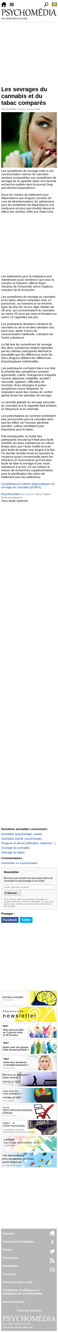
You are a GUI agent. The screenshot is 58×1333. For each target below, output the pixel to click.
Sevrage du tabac (13, 852)
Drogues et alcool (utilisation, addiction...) (28, 843)
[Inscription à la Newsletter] (53, 6)
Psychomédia (8, 109)
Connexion (10, 1257)
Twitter (26, 919)
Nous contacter (14, 1301)
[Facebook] (52, 1244)
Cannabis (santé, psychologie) (21, 838)
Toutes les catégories (29, 1310)
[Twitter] (52, 1253)
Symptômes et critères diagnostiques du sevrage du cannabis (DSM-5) (28, 485)
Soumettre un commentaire (19, 863)
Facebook (10, 919)
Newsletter (10, 1265)
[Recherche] (45, 6)
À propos (9, 1274)
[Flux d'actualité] (52, 1262)
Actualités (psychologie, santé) (21, 834)
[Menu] (13, 6)
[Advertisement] (29, 53)
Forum (7, 1249)
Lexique (8, 1233)
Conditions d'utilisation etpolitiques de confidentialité (22, 1291)
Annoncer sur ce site (17, 1282)
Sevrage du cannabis (15, 847)
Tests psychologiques (18, 1241)
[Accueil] (5, 6)
